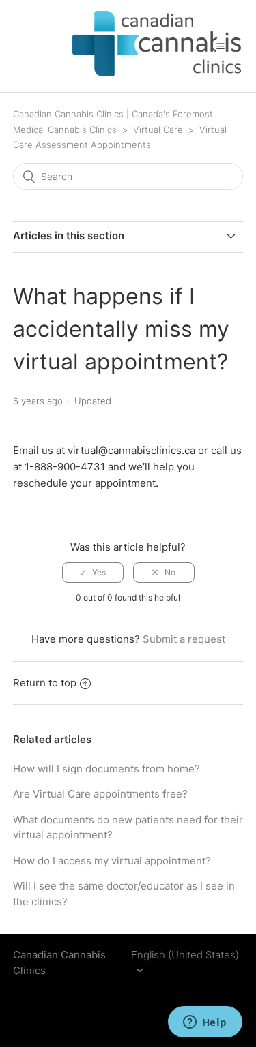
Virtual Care (159, 129)
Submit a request (184, 639)
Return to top (44, 682)
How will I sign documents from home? (106, 768)
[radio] (93, 572)
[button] (220, 45)
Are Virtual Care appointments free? (100, 793)
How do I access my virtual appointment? (112, 860)
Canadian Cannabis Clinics (59, 962)
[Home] (133, 72)
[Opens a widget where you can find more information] (204, 1023)
